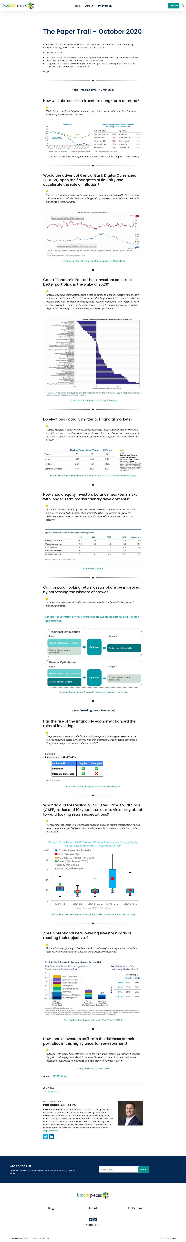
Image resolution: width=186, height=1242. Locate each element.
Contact (173, 5)
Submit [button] (144, 1169)
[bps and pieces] (18, 6)
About (89, 5)
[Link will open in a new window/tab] (45, 1136)
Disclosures (44, 1238)
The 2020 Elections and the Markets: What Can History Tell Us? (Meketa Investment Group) (93, 475)
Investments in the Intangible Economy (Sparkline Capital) (93, 786)
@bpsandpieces (50, 1130)
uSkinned (172, 1238)
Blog (77, 5)
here (97, 1127)
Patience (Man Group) (93, 568)
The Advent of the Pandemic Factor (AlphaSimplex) (93, 400)
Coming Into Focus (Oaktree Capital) (93, 1068)
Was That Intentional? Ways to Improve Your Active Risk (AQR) (93, 1020)
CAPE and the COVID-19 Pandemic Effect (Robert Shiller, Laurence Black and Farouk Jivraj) (93, 914)
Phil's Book (105, 5)
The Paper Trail (50, 1091)
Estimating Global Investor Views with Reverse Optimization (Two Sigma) (93, 692)
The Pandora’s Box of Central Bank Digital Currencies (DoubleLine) (93, 261)
